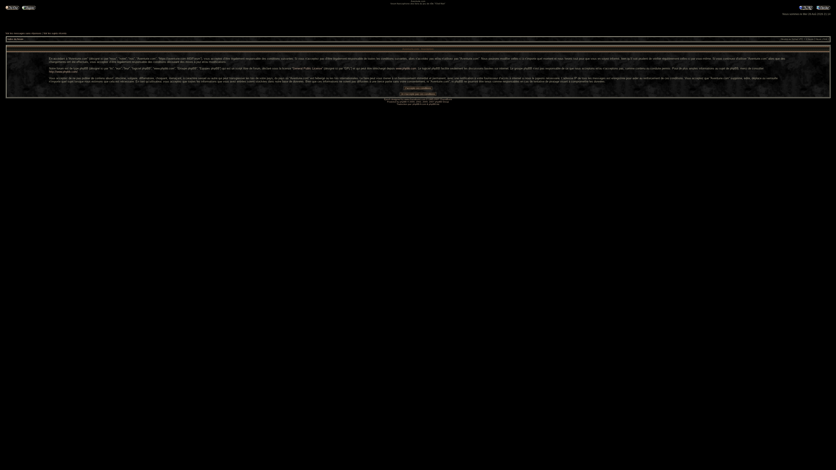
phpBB (403, 102)
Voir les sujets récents (55, 33)
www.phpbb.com (406, 68)
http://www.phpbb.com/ (63, 71)
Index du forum (15, 39)
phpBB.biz (434, 104)
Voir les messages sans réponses (23, 33)
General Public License (307, 68)
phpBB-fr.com (419, 104)
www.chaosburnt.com (414, 99)
